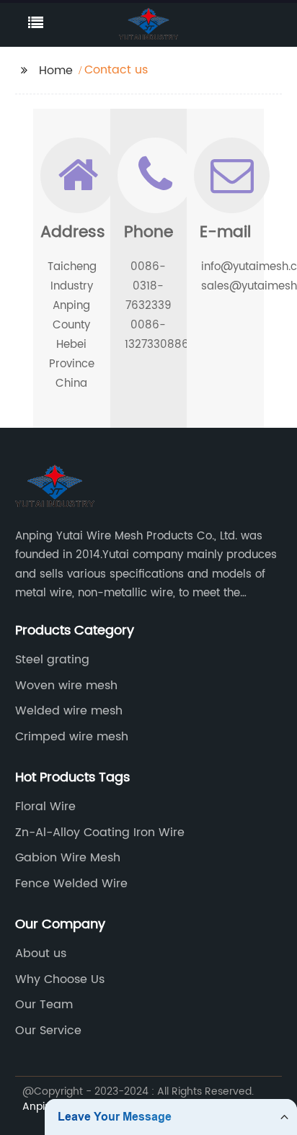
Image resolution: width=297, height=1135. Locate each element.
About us (40, 953)
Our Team (44, 1004)
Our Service (48, 1030)
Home (56, 70)
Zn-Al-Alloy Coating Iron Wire (100, 832)
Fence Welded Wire (71, 883)
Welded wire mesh (69, 710)
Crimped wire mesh (71, 736)
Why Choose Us (60, 979)
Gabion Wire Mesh (67, 857)
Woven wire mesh (66, 685)
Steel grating (52, 659)
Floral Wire (45, 806)
